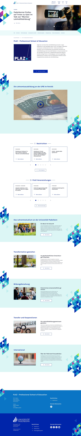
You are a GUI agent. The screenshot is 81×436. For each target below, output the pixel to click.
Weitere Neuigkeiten (41, 170)
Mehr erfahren (47, 234)
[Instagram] (51, 427)
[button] (54, 2)
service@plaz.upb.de (17, 407)
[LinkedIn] (57, 427)
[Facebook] (51, 406)
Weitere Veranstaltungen (41, 205)
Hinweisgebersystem (38, 430)
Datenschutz (36, 428)
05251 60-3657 (16, 405)
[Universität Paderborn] (40, 419)
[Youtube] (59, 427)
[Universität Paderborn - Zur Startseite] (15, 2)
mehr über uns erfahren (41, 71)
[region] (40, 32)
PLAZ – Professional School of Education (24, 3)
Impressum (54, 400)
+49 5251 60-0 (16, 430)
